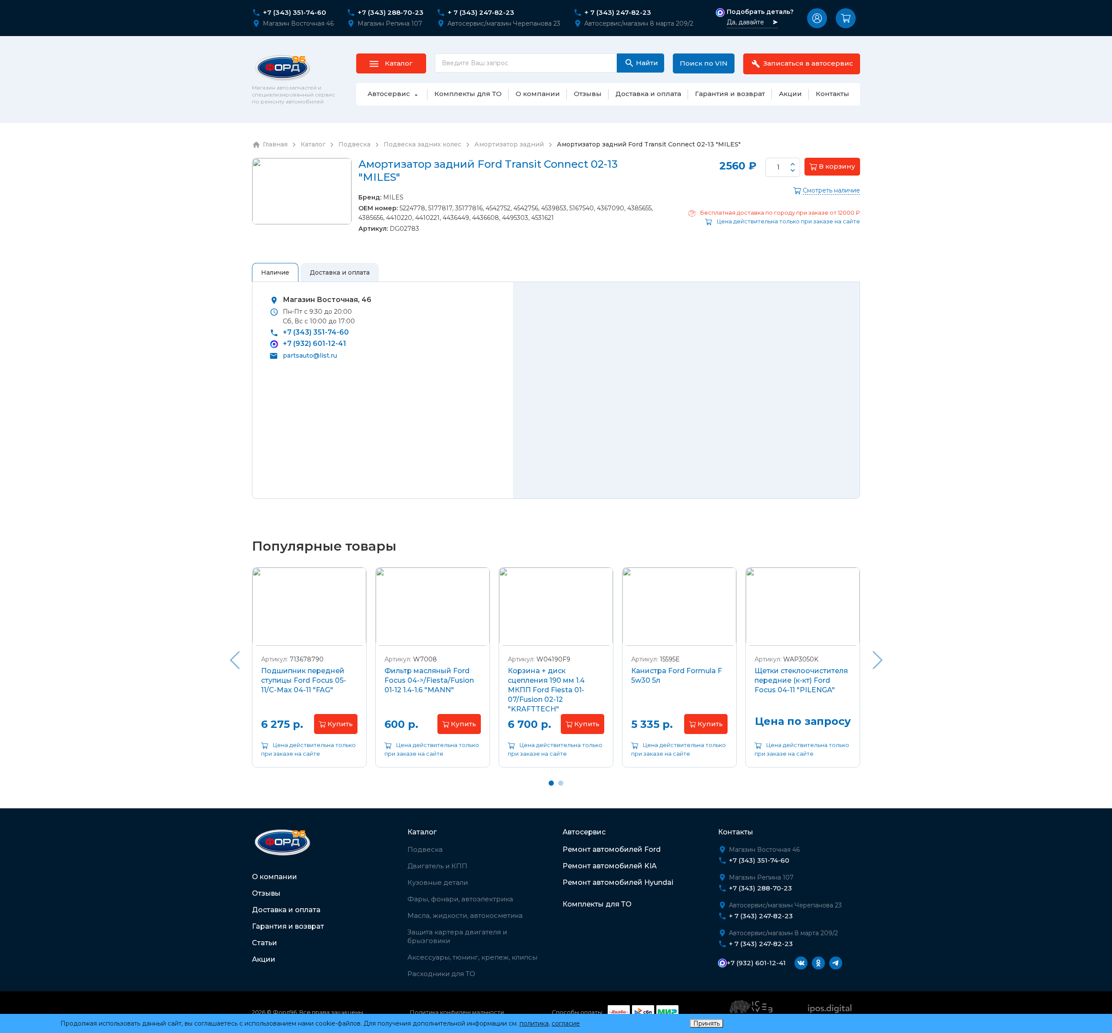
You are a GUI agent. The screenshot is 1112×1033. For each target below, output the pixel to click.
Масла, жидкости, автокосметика (465, 915)
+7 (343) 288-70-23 (390, 13)
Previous (234, 660)
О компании (274, 877)
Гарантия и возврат (288, 926)
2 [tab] (560, 783)
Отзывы (266, 893)
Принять (706, 1023)
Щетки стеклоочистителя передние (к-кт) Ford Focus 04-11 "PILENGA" (801, 680)
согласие (566, 1023)
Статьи (264, 943)
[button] (817, 18)
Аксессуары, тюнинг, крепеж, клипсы (472, 957)
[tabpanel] (309, 674)
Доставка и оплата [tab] (340, 272)
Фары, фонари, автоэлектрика (460, 899)
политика (534, 1023)
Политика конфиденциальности (457, 1012)
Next (877, 660)
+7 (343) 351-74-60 (294, 13)
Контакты (735, 832)
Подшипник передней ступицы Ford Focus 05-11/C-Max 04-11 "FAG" (303, 680)
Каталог (422, 832)
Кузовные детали (437, 882)
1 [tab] (551, 783)
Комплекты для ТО (597, 904)
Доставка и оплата (286, 910)
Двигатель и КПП (437, 866)
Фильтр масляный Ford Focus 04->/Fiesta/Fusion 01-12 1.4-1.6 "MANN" (429, 680)
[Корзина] (846, 18)
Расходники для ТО (441, 974)
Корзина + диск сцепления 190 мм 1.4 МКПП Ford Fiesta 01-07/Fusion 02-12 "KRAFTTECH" (546, 690)
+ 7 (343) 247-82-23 (480, 13)
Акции (263, 959)
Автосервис (584, 832)
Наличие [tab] (275, 272)
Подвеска (425, 849)
